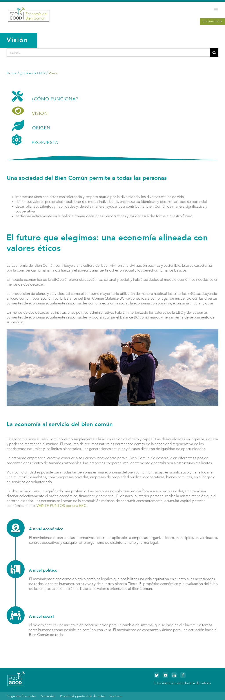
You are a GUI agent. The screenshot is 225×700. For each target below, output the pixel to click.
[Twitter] (156, 675)
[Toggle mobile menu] (216, 9)
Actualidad (48, 696)
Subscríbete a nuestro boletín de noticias (182, 683)
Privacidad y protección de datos (82, 696)
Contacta (116, 696)
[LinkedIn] (174, 675)
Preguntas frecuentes (21, 696)
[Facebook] (183, 675)
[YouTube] (165, 675)
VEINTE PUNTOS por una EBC (61, 505)
